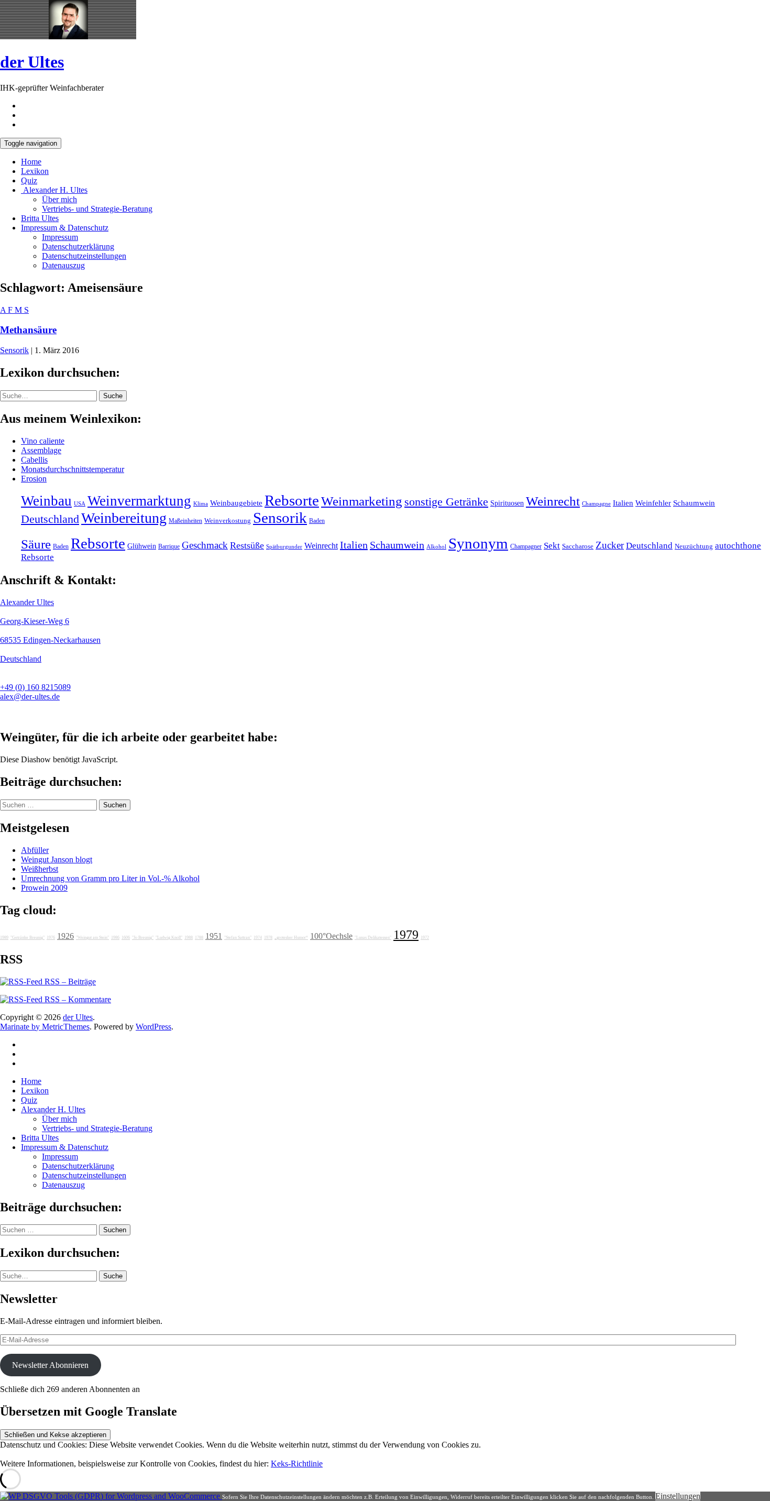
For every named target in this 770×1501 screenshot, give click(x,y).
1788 (199, 937)
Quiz (29, 180)
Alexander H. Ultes (54, 189)
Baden (317, 520)
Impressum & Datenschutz (64, 227)
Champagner (526, 546)
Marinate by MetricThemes (45, 1026)
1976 (51, 937)
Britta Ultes (40, 218)
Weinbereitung (124, 518)
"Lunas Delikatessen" (373, 937)
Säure (36, 543)
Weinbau (46, 501)
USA (79, 504)
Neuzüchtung (694, 546)
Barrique (169, 546)
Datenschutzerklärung (78, 246)
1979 (406, 934)
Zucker (610, 545)
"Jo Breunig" (142, 937)
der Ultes (32, 61)
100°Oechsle (331, 936)
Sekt (552, 546)
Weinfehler (653, 503)
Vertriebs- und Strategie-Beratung (97, 208)
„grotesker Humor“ (291, 937)
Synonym (478, 543)
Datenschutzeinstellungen (84, 255)
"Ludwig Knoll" (169, 937)
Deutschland (50, 519)
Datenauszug (63, 265)
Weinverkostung (227, 520)
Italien (623, 503)
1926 (65, 936)
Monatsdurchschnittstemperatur (72, 469)
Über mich (59, 199)
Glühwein (141, 546)
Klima (200, 503)
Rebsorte (292, 500)
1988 (188, 937)
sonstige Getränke (446, 501)
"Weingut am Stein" (92, 937)
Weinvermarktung (139, 501)
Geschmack (205, 545)
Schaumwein (694, 503)
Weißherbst (39, 868)
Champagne (596, 504)
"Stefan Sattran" (237, 937)
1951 (213, 936)
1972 (425, 937)
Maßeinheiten (185, 520)
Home (31, 161)
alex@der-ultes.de (30, 696)
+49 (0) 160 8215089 (35, 687)
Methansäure (28, 329)
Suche (113, 396)
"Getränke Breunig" (27, 937)
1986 (115, 937)
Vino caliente (42, 440)
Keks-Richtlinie (297, 1463)
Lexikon (35, 171)
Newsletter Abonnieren (50, 1365)
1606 (126, 937)
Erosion (34, 478)
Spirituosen (507, 503)
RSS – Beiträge (69, 981)
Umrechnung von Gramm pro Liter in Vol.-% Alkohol (110, 878)
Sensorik (14, 350)
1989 (4, 937)
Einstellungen (677, 1496)
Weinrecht (553, 501)
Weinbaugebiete (236, 503)
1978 (268, 937)
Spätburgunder (284, 547)
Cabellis (34, 459)
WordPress (153, 1026)
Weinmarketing (361, 501)
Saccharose (577, 546)
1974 (258, 937)
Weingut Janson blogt (56, 859)
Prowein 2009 (44, 887)
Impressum (60, 237)
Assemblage (41, 450)
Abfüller (35, 850)
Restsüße (247, 545)
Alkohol (436, 547)
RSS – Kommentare (76, 999)
